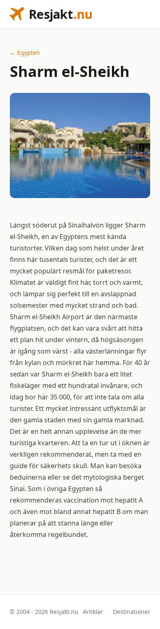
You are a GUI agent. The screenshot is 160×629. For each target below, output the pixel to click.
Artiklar (93, 611)
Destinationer (131, 611)
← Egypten (25, 52)
